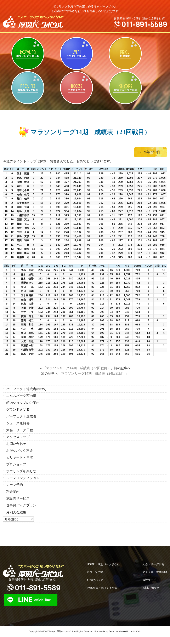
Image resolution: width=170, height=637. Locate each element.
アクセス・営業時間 (154, 572)
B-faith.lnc (113, 631)
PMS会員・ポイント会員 (102, 587)
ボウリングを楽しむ (27, 53)
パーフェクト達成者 (21, 416)
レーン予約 (14, 485)
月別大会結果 (16, 512)
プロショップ (16, 464)
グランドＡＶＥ (18, 409)
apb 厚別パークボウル (62, 631)
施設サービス (150, 579)
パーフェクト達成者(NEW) (26, 389)
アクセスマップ (76, 87)
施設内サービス (18, 498)
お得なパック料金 (27, 87)
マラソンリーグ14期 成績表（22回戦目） (78, 368)
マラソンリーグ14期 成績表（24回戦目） (93, 373)
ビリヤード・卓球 (76, 53)
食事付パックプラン (21, 505)
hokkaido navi (127, 631)
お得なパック (95, 579)
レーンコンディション (23, 478)
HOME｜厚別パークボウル (103, 564)
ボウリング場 (95, 572)
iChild (138, 631)
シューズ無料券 (18, 423)
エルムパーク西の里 (21, 396)
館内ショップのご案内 (125, 87)
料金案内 (125, 53)
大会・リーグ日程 (19, 430)
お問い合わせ (16, 443)
